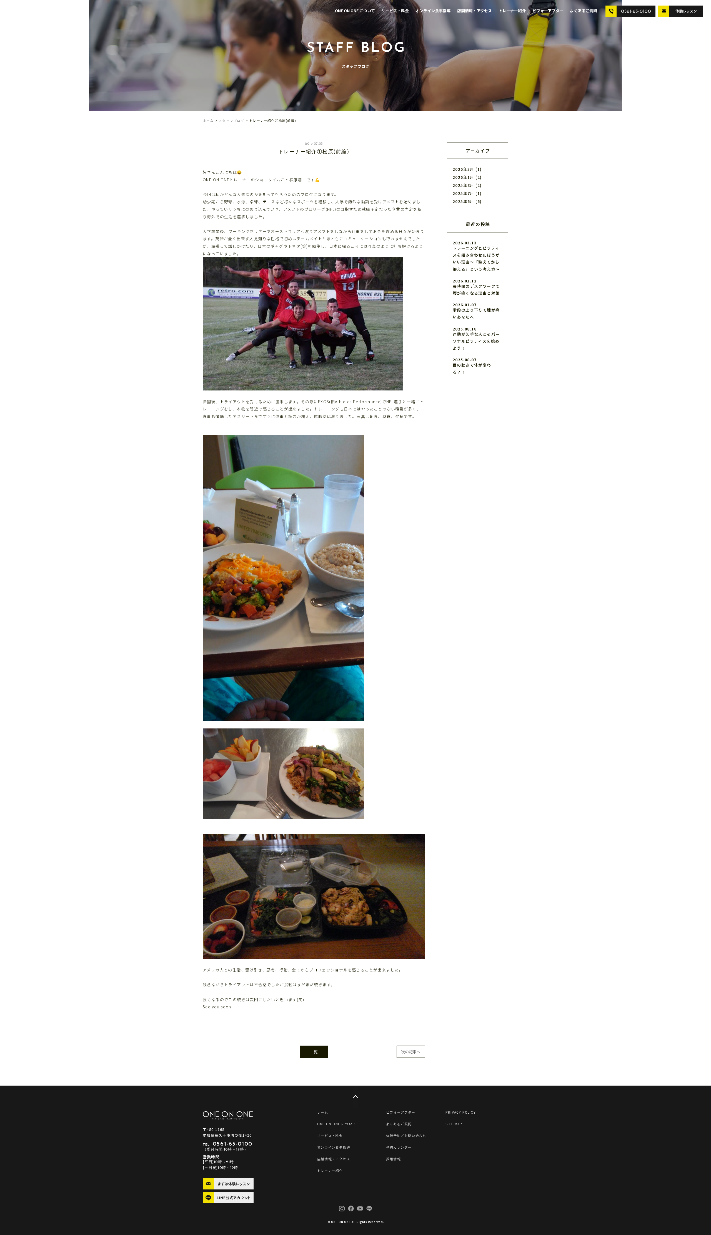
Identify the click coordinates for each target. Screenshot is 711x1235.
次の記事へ (410, 1051)
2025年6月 (463, 201)
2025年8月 (463, 185)
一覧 (314, 1051)
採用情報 (393, 1158)
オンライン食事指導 (432, 10)
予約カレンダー (399, 1147)
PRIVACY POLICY (460, 1112)
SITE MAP (453, 1123)
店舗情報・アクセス (474, 10)
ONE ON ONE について (355, 10)
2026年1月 (463, 177)
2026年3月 (463, 169)
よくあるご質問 (583, 10)
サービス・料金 (395, 10)
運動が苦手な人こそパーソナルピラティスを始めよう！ (476, 341)
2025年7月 (463, 193)
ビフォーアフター (547, 10)
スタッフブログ (231, 120)
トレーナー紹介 (512, 10)
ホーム (208, 120)
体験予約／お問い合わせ (406, 1135)
